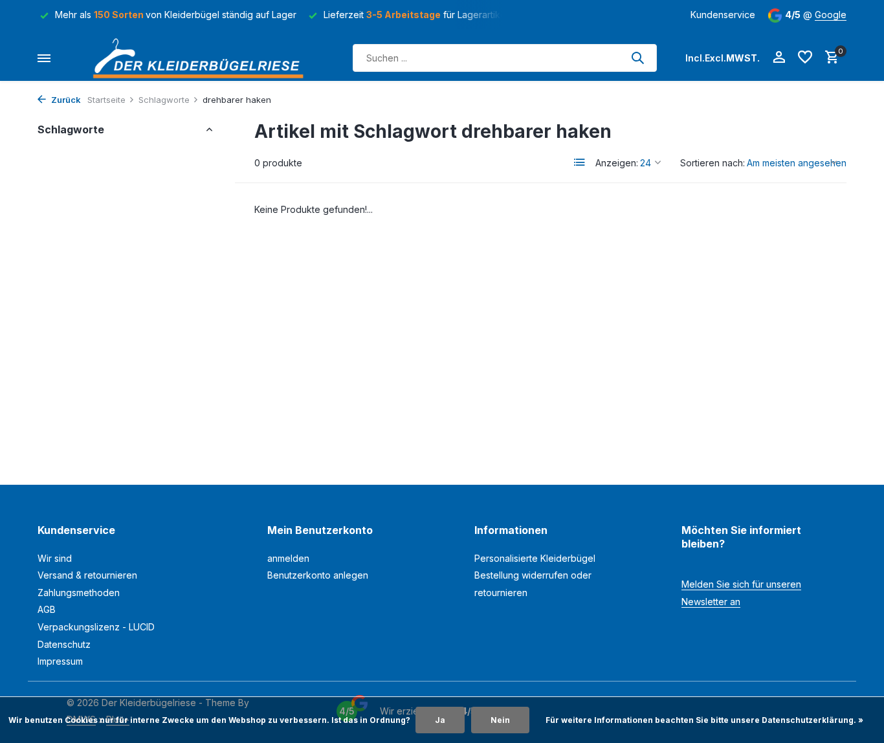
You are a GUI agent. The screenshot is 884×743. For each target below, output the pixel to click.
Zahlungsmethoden (79, 592)
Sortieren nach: (712, 162)
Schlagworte (164, 99)
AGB (47, 609)
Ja (440, 720)
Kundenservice (723, 14)
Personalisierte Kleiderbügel (534, 558)
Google (830, 14)
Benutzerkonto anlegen (317, 575)
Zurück (65, 99)
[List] (580, 162)
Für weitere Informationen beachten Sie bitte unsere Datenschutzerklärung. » (704, 720)
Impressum (60, 661)
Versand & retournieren (87, 575)
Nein (500, 720)
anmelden (288, 558)
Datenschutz (64, 644)
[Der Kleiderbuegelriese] (201, 58)
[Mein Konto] (779, 57)
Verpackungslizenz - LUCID (96, 626)
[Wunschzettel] (805, 57)
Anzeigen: (616, 162)
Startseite (106, 99)
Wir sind (55, 558)
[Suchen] (637, 57)
